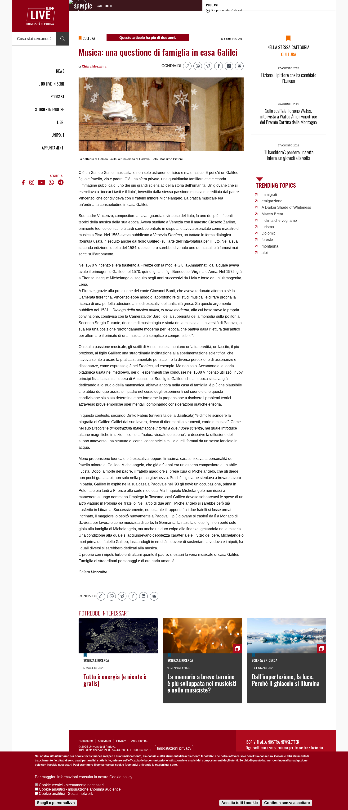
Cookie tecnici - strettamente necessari (71, 785)
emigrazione (272, 201)
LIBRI (60, 122)
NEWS (60, 71)
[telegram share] (208, 66)
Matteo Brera (272, 214)
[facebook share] (218, 66)
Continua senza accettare (287, 803)
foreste (267, 240)
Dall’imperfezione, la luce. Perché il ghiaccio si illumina (286, 680)
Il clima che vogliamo (279, 220)
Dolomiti (269, 233)
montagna (270, 246)
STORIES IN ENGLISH (49, 109)
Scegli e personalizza (56, 803)
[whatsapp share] (197, 66)
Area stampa (139, 740)
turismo (268, 227)
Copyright (104, 740)
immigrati (269, 195)
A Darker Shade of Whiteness (286, 207)
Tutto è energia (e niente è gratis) (115, 680)
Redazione (86, 740)
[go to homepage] (40, 16)
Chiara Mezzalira (94, 66)
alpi (265, 253)
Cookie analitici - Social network (66, 794)
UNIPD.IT (58, 135)
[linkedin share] (229, 66)
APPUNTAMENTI (53, 148)
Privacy (121, 740)
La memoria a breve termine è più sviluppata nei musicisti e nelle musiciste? (201, 683)
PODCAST (57, 97)
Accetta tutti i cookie (239, 803)
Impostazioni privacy (174, 748)
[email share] (239, 66)
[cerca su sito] (62, 38)
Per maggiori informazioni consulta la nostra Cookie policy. (84, 777)
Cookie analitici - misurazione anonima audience (80, 789)
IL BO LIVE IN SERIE (51, 84)
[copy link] (187, 66)
